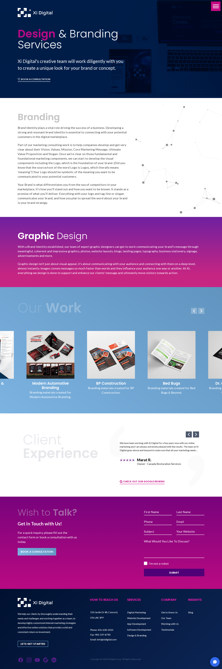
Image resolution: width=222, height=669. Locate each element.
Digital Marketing (136, 612)
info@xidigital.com (107, 639)
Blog (190, 612)
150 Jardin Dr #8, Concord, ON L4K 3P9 (104, 615)
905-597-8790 (102, 634)
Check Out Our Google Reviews (144, 481)
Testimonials (167, 629)
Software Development (139, 629)
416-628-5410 (105, 629)
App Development (136, 623)
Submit (174, 572)
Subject (149, 531)
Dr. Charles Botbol (171, 383)
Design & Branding (136, 635)
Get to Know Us (169, 612)
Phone (148, 521)
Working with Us (170, 623)
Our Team (166, 618)
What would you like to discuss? (166, 541)
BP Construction (50, 383)
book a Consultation (37, 552)
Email (180, 521)
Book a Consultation (35, 79)
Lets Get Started (33, 644)
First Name (151, 512)
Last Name (183, 512)
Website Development (139, 618)
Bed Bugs (111, 383)
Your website (185, 531)
